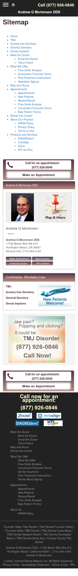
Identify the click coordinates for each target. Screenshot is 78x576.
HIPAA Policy (25, 123)
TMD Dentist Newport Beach (24, 534)
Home (14, 36)
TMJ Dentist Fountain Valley (56, 527)
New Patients (26, 97)
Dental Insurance (28, 471)
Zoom (21, 146)
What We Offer (19, 66)
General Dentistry (20, 47)
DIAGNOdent (26, 138)
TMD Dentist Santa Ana (30, 538)
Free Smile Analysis (30, 70)
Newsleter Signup (28, 81)
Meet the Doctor (20, 55)
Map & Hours (42, 258)
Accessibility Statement (35, 565)
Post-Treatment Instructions (34, 78)
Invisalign (23, 142)
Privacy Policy (26, 127)
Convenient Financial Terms (34, 74)
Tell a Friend (25, 62)
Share (10, 233)
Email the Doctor (28, 59)
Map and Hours (19, 85)
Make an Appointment (38, 175)
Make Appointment (19, 258)
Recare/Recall (26, 100)
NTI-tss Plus (25, 150)
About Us (15, 509)
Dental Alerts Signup (30, 479)
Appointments (18, 89)
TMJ (13, 40)
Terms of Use (26, 131)
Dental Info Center (21, 115)
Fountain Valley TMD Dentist (22, 530)
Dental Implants (19, 51)
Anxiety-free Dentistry (23, 43)
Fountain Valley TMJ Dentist (20, 527)
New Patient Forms (29, 112)
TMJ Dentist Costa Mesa (56, 530)
